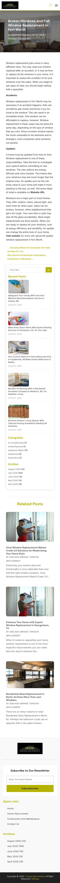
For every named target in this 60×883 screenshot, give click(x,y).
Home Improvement (17, 813)
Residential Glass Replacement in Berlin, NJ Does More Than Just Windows (25, 697)
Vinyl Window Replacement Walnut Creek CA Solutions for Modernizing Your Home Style (26, 550)
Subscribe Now (30, 788)
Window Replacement (19, 38)
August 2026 (14, 469)
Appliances (13, 454)
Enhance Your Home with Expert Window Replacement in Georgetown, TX (27, 625)
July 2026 (12, 473)
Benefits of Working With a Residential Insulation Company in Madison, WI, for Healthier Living (27, 391)
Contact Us (13, 824)
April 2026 (13, 484)
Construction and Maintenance (23, 818)
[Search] (48, 270)
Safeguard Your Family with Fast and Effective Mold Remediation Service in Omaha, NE (26, 298)
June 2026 (13, 476)
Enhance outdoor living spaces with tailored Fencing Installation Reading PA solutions (27, 423)
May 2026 (13, 480)
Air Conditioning (15, 443)
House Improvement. (35, 876)
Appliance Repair (16, 450)
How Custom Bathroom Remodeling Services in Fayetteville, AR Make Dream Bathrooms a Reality (29, 359)
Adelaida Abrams (20, 34)
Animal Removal (15, 446)
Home (10, 808)
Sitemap (35, 879)
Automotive (13, 458)
